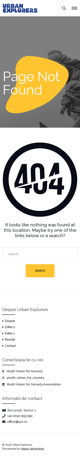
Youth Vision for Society (24, 371)
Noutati (10, 339)
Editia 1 (10, 333)
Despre (10, 321)
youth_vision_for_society (25, 377)
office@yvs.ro (17, 421)
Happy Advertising (32, 448)
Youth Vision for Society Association (33, 384)
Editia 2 (10, 327)
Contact (10, 346)
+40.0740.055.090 (19, 416)
